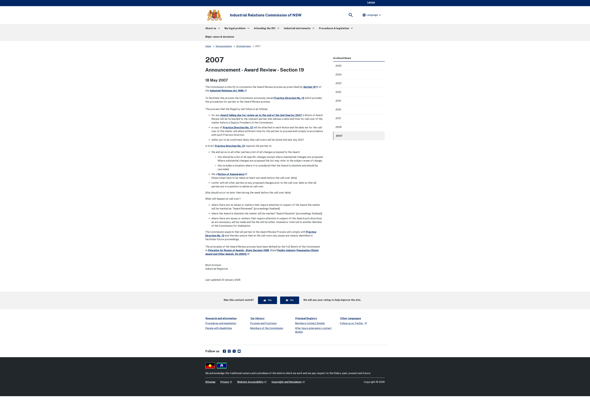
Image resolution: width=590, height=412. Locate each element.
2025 (338, 65)
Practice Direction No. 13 (289, 98)
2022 (338, 92)
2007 (339, 135)
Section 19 (310, 87)
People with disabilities (218, 328)
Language (372, 15)
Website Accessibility (252, 382)
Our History (257, 318)
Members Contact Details (310, 323)
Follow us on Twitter (353, 323)
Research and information (221, 318)
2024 (339, 74)
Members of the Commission (266, 328)
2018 (338, 109)
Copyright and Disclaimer (288, 382)
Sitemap (210, 382)
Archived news (243, 46)
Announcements (224, 46)
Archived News (342, 58)
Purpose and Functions (263, 323)
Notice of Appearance (232, 174)
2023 (338, 83)
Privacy (226, 382)
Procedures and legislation (220, 323)
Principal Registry (306, 318)
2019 (338, 100)
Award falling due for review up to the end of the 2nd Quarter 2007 (261, 115)
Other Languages (350, 318)
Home (208, 46)
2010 (338, 118)
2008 (339, 127)
